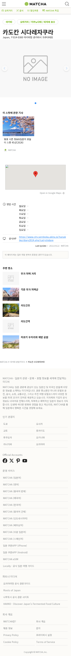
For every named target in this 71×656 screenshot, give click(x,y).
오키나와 (40, 437)
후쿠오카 (7, 437)
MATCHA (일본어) (12, 477)
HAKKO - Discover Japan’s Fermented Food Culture (31, 603)
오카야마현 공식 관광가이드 (16, 583)
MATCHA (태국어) (12, 498)
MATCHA (12, 150)
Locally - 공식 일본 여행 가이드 (18, 566)
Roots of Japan (11, 590)
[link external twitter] (12, 462)
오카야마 (40, 444)
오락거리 (9, 10)
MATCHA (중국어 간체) (14, 511)
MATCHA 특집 (52, 10)
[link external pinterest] (19, 462)
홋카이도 (40, 430)
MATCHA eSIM (10, 559)
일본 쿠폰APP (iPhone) (15, 545)
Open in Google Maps (50, 192)
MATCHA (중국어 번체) (14, 491)
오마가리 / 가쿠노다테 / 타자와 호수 (37, 22)
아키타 (9, 22)
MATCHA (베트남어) (13, 525)
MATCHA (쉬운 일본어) (14, 532)
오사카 (39, 423)
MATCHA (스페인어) (13, 538)
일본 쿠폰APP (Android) (15, 552)
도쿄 (5, 423)
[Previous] (5, 68)
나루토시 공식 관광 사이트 (16, 597)
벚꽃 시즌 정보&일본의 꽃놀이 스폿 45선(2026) (17, 140)
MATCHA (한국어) (12, 504)
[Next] (66, 68)
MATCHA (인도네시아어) (15, 518)
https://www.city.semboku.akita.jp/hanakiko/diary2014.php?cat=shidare (42, 238)
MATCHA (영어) (11, 484)
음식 (21, 10)
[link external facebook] (6, 462)
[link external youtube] (25, 462)
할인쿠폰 (34, 10)
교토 (5, 430)
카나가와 (7, 444)
